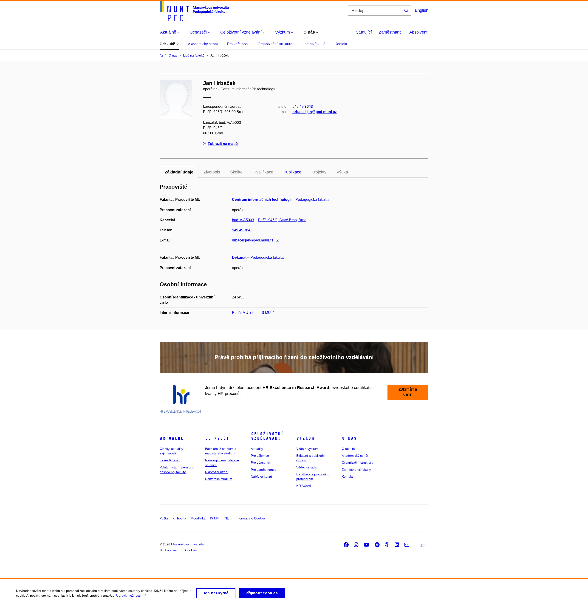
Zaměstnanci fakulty (356, 469)
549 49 (302, 106)
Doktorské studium (218, 479)
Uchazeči (217, 438)
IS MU (266, 313)
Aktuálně (172, 438)
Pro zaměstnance (263, 469)
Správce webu (170, 550)
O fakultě (168, 44)
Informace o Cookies (251, 518)
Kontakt (341, 44)
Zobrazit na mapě (223, 144)
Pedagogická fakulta (312, 199)
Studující (364, 32)
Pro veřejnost (238, 44)
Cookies (191, 550)
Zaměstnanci (390, 32)
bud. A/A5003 (243, 220)
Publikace (292, 172)
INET (227, 518)
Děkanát (239, 257)
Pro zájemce (260, 455)
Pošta (164, 518)
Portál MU (240, 313)
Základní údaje (179, 172)
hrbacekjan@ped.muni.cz (314, 112)
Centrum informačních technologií (261, 199)
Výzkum (305, 438)
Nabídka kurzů (261, 476)
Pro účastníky (261, 462)
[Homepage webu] (194, 11)
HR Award (303, 486)
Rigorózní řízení (216, 472)
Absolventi (418, 32)
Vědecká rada (306, 467)
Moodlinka (198, 518)
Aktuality (257, 449)
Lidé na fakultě (313, 44)
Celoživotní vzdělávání (267, 436)
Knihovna (179, 518)
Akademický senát (203, 44)
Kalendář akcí (170, 460)
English (421, 10)
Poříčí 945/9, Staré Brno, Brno (282, 220)
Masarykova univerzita (187, 544)
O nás (349, 438)
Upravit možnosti (128, 595)
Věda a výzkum (307, 449)
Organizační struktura (275, 44)
